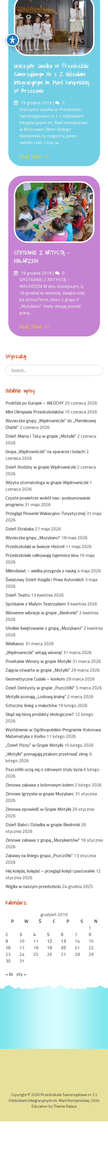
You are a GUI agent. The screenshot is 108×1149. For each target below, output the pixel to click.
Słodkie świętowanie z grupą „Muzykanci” (44, 628)
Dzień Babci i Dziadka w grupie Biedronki (43, 824)
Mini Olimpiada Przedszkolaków (35, 411)
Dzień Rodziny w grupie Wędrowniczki (41, 467)
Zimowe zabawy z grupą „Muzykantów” (43, 840)
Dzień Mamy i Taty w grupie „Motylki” (41, 436)
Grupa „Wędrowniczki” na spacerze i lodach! (45, 451)
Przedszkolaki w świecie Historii (35, 546)
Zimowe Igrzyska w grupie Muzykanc (40, 793)
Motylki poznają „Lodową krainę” (36, 696)
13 (63, 941)
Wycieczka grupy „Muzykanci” (33, 537)
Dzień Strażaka (20, 528)
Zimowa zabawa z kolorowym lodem (40, 784)
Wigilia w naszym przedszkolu (33, 886)
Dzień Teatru (18, 595)
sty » (21, 974)
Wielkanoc (15, 643)
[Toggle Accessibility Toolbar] (12, 40)
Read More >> (34, 156)
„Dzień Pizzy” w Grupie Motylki (34, 745)
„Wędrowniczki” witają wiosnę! (34, 652)
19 (49, 947)
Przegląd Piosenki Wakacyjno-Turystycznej (45, 513)
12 (49, 941)
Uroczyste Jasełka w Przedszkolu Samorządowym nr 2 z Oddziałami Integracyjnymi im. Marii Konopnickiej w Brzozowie (51, 78)
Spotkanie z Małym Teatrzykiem (36, 603)
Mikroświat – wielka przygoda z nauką (41, 570)
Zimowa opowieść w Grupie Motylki (38, 809)
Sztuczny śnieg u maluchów (31, 705)
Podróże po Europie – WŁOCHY (35, 403)
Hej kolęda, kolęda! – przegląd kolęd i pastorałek (50, 871)
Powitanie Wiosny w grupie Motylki (38, 661)
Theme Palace (65, 1106)
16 (8, 947)
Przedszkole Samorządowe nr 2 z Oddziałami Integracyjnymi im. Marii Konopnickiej (53, 1097)
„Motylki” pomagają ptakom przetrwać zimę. (47, 754)
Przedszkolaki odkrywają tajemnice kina (42, 555)
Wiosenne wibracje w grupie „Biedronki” (42, 612)
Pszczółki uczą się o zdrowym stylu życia (44, 769)
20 (63, 947)
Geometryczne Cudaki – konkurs (35, 678)
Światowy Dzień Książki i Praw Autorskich (45, 579)
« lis (9, 974)
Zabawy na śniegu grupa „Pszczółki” (39, 855)
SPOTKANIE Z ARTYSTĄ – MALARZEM (41, 256)
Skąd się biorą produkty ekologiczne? (40, 714)
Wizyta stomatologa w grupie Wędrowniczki (47, 482)
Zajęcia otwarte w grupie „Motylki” (38, 670)
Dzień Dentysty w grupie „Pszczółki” (40, 687)
